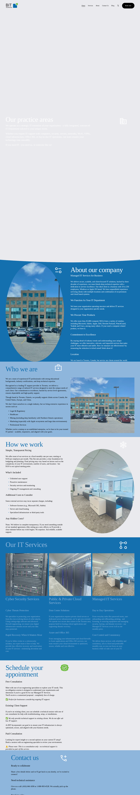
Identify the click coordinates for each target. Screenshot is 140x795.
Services (90, 5)
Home (83, 5)
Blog (112, 5)
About (97, 5)
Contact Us (105, 5)
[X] (118, 5)
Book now (128, 5)
